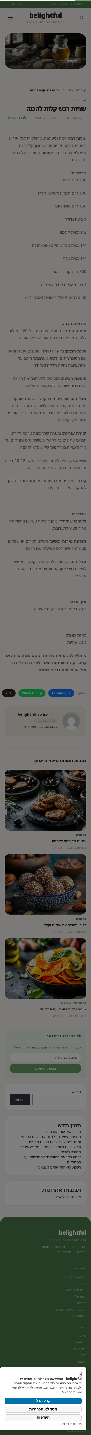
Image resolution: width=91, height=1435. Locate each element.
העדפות (43, 1418)
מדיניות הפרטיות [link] (72, 1424)
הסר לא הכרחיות (43, 1409)
